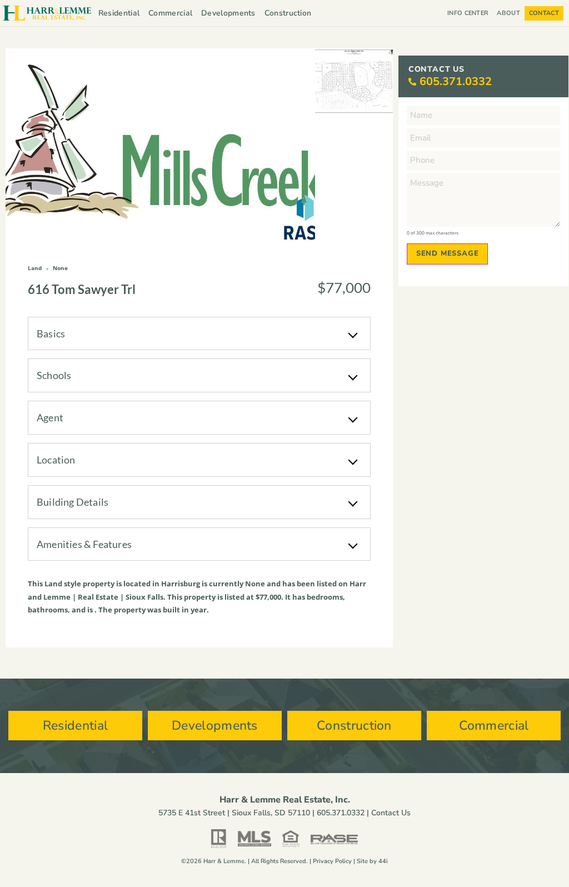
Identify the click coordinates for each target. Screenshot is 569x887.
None (255, 584)
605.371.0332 (456, 81)
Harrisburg (180, 584)
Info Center (467, 13)
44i (383, 861)
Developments (228, 13)
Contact (544, 13)
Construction (288, 13)
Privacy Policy (332, 861)
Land (53, 584)
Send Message (447, 253)
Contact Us (391, 813)
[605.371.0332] (412, 82)
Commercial (170, 13)
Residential (118, 13)
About (508, 13)
